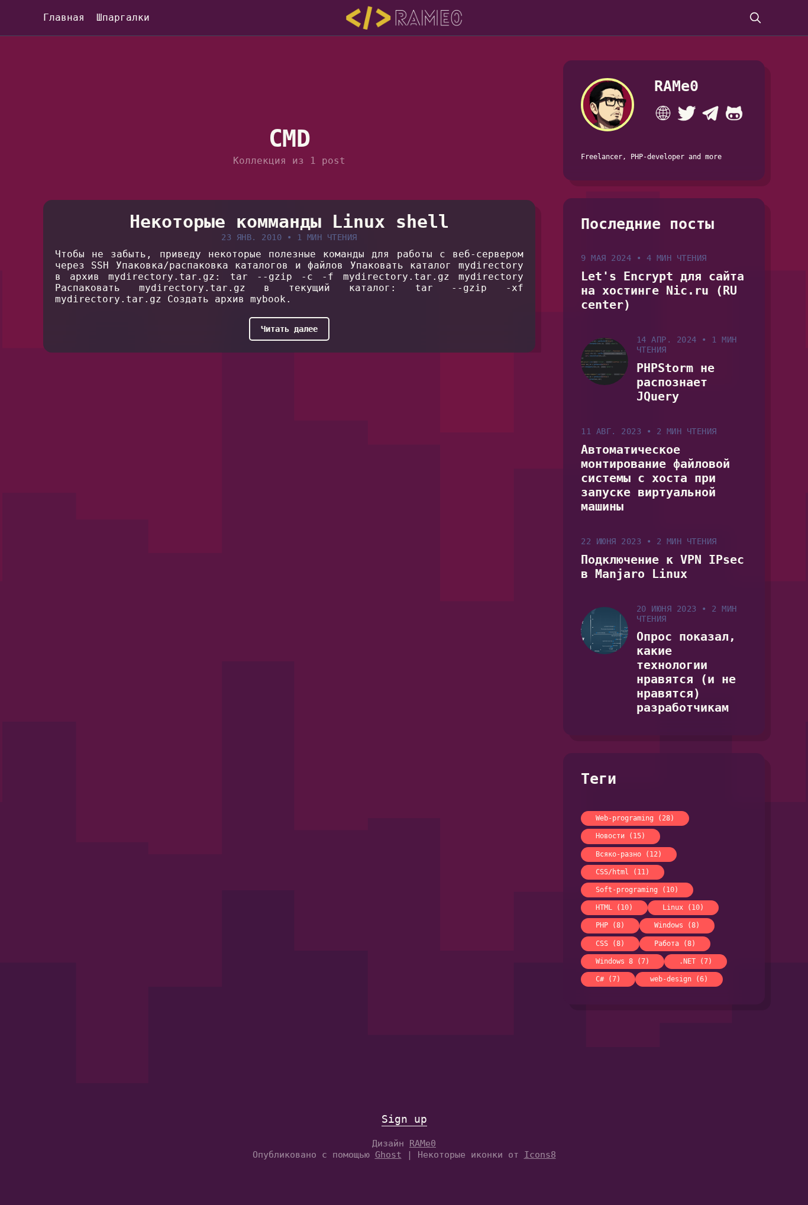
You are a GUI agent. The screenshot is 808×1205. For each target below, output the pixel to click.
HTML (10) (614, 907)
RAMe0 (676, 86)
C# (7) (608, 979)
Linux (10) (683, 907)
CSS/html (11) (622, 872)
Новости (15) (620, 836)
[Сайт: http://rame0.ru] (663, 113)
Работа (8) (675, 943)
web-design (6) (679, 979)
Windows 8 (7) (622, 961)
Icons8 (540, 1154)
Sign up (404, 1119)
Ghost (388, 1154)
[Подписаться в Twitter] (687, 113)
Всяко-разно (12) (629, 854)
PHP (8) (610, 925)
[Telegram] (710, 113)
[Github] (734, 113)
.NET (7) (695, 961)
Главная (64, 17)
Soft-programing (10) (637, 890)
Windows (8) (677, 925)
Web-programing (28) (635, 818)
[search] (755, 17)
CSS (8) (610, 943)
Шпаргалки (123, 17)
